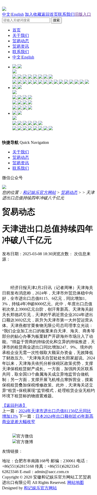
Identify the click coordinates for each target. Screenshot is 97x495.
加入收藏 (33, 14)
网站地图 (75, 482)
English (17, 14)
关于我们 (20, 35)
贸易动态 (20, 41)
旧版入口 (82, 14)
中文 (6, 14)
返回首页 (49, 14)
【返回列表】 (14, 405)
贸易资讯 (20, 46)
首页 (16, 30)
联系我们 (66, 14)
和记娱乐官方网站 (39, 192)
